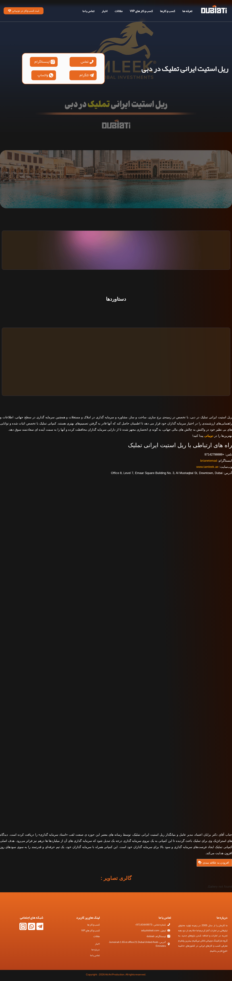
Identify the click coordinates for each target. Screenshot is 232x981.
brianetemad (208, 460)
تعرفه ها (187, 11)
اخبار (104, 11)
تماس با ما (88, 11)
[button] (83, 62)
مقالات (119, 11)
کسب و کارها (167, 11)
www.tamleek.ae (207, 467)
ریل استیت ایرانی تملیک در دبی (185, 68)
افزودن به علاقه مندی (216, 862)
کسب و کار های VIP (141, 11)
